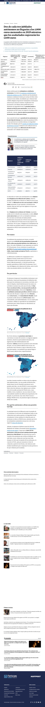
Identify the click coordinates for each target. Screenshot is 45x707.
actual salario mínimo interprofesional (25, 249)
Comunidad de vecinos (20, 689)
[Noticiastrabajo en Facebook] (31, 702)
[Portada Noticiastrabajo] (10, 676)
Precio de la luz (12, 0)
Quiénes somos (32, 687)
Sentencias (6, 689)
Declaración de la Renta (9, 691)
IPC (21, 0)
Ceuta (33, 0)
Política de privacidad (33, 695)
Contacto (31, 696)
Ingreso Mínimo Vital (8, 696)
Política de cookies (33, 691)
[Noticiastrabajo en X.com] (32, 702)
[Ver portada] (11, 3)
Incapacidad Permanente (9, 693)
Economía (21, 453)
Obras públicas (26, 0)
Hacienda (6, 695)
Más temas (17, 695)
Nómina (36, 0)
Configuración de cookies (34, 689)
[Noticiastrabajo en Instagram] (34, 702)
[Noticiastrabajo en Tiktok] (36, 702)
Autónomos (18, 0)
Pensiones (11, 453)
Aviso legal (31, 693)
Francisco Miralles (11, 83)
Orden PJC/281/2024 (17, 423)
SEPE (16, 693)
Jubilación (16, 453)
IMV (30, 0)
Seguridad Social (18, 691)
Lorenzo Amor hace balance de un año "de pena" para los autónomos (21, 51)
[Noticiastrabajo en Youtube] (38, 702)
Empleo (5, 687)
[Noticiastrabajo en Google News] (40, 702)
